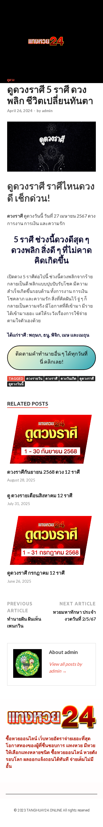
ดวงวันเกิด (68, 378)
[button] (16, 41)
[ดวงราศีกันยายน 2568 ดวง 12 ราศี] (51, 465)
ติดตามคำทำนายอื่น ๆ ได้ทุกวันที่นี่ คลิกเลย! (51, 357)
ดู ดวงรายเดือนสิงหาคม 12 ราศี (39, 495)
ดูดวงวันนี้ (16, 384)
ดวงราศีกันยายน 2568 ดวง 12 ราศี (43, 472)
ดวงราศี (51, 378)
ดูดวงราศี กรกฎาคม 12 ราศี (36, 573)
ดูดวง (10, 80)
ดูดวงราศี (87, 378)
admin (47, 110)
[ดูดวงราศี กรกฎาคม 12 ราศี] (51, 566)
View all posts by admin (65, 667)
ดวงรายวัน (34, 378)
